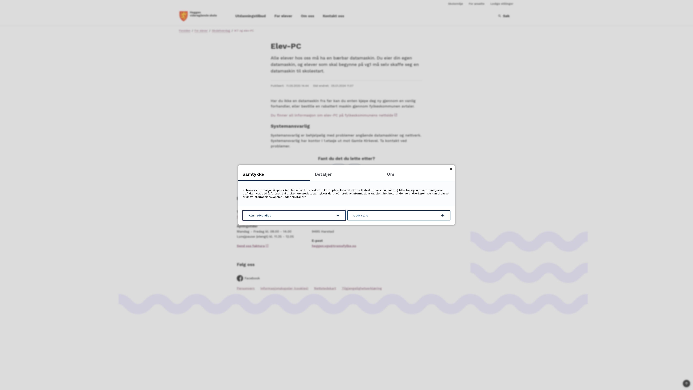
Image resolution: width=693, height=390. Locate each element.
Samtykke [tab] (253, 174)
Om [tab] (390, 174)
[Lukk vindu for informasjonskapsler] (451, 169)
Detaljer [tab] (323, 174)
